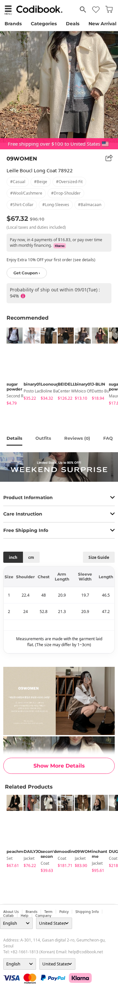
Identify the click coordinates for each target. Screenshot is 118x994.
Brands (13, 24)
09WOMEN (22, 159)
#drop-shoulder (66, 193)
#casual (17, 181)
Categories (44, 24)
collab (8, 915)
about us (11, 911)
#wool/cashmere (26, 193)
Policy (64, 911)
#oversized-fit (69, 181)
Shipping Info (87, 911)
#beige (40, 181)
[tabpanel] (12, 367)
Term (48, 911)
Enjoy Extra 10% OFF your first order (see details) (51, 260)
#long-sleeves (55, 204)
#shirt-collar (21, 204)
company (43, 915)
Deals (72, 24)
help (25, 915)
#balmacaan (89, 204)
